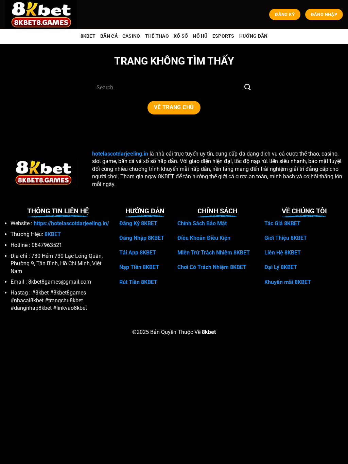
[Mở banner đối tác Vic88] (87, 452)
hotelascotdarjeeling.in (120, 153)
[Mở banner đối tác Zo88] (261, 452)
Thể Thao (157, 36)
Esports (223, 36)
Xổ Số (181, 36)
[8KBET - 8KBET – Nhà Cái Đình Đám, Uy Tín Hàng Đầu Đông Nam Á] (42, 14)
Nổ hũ (200, 36)
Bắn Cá (109, 36)
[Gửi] (248, 87)
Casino (131, 36)
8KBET (88, 36)
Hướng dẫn (253, 36)
